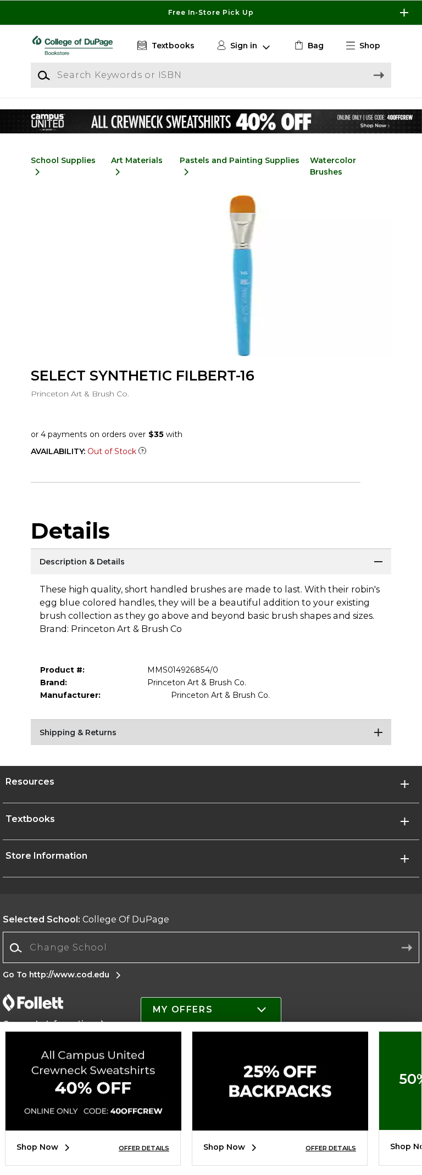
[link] (308, 46)
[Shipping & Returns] (211, 733)
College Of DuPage (86, 919)
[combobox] (211, 948)
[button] (211, 13)
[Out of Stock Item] (142, 451)
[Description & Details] (211, 562)
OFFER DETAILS (144, 1148)
